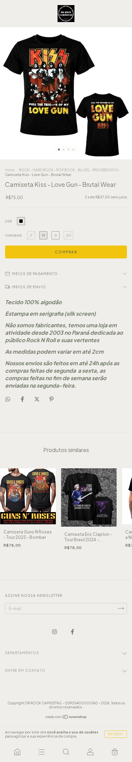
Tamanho (13, 235)
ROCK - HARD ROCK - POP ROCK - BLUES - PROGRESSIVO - (70, 170)
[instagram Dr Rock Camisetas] (54, 631)
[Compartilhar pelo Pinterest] (51, 399)
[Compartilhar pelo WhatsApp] (7, 399)
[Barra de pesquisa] (66, 752)
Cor (8, 221)
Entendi (115, 734)
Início (10, 170)
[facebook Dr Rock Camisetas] (72, 631)
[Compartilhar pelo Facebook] (23, 399)
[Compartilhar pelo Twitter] (37, 399)
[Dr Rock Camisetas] (17, 752)
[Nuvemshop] (66, 717)
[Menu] (41, 752)
